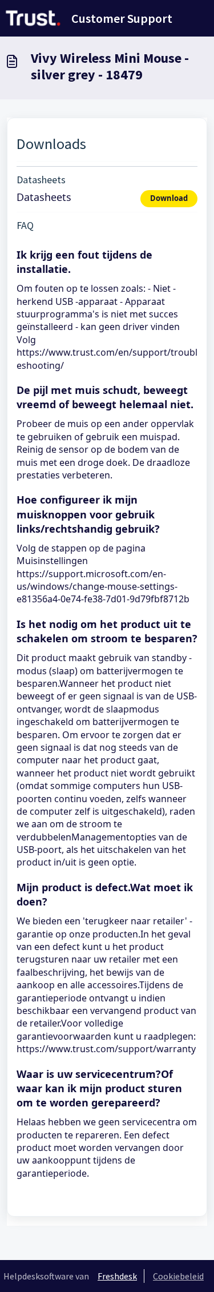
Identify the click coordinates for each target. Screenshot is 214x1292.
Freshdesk (117, 1276)
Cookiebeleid (178, 1276)
